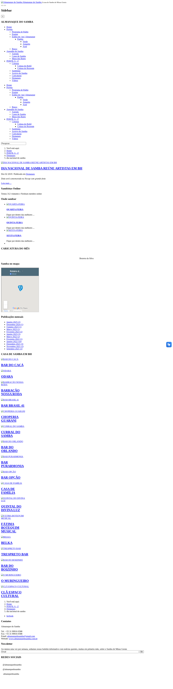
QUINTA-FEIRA (14, 222)
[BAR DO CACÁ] (9, 359)
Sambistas (16, 71)
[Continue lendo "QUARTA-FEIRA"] (15, 204)
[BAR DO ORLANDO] (12, 441)
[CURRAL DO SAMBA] (12, 426)
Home (9, 27)
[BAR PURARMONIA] (12, 456)
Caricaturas (16, 75)
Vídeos (15, 80)
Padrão (20, 39)
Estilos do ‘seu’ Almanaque (23, 37)
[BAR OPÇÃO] (8, 472)
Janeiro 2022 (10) (13, 341)
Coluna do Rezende (25, 68)
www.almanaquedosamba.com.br (23, 638)
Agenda (15, 54)
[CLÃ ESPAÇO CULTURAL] (15, 586)
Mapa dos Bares (19, 58)
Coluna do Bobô (24, 66)
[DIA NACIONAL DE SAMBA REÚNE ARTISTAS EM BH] (29, 162)
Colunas (15, 63)
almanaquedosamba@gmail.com (21, 636)
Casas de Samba (19, 56)
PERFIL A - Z (12, 61)
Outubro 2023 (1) (13, 327)
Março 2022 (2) (13, 337)
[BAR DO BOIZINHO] (12, 560)
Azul (25, 46)
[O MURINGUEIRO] (11, 575)
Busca (14, 49)
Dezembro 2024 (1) (14, 324)
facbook (9, 616)
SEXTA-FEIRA (13, 235)
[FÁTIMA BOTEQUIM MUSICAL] (15, 518)
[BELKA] (6, 537)
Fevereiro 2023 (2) (14, 332)
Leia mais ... (6, 183)
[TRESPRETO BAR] (11, 548)
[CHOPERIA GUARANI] (13, 411)
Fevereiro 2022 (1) (14, 339)
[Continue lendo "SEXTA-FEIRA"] (14, 230)
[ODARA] (6, 371)
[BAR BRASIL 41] (10, 400)
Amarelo (26, 44)
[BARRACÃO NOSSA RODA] (15, 384)
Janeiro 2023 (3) (13, 334)
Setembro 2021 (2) (14, 349)
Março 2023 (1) (13, 329)
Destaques (16, 78)
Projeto (9, 29)
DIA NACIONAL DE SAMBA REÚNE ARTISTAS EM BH (41, 168)
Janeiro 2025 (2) (13, 322)
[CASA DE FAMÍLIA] (11, 483)
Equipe (15, 34)
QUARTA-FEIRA (14, 209)
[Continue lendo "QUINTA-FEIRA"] (15, 217)
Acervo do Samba (19, 73)
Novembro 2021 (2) (15, 346)
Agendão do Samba (14, 51)
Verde (25, 41)
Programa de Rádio (20, 32)
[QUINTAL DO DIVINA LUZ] (15, 500)
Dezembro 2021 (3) (14, 344)
